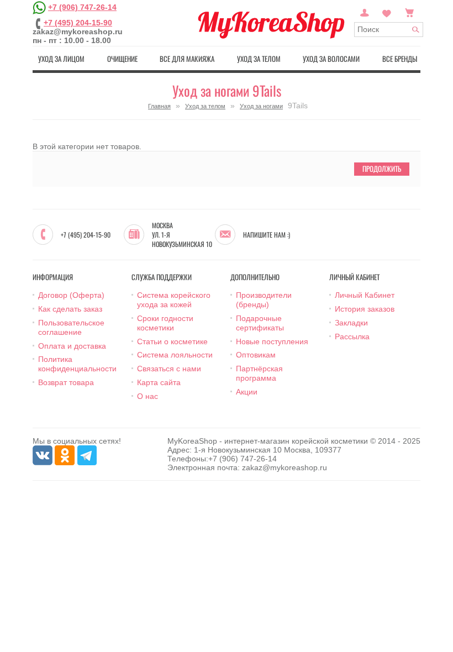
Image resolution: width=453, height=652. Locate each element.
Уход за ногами (261, 106)
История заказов (364, 308)
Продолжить (381, 168)
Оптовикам (256, 354)
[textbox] (388, 29)
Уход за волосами (331, 58)
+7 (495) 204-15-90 (78, 22)
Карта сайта (159, 382)
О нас (147, 396)
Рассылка (352, 336)
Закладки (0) (386, 12)
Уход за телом (259, 58)
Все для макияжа (187, 58)
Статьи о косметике (172, 341)
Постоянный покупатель (364, 12)
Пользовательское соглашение (71, 327)
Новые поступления (272, 341)
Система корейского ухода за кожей (173, 300)
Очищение (122, 58)
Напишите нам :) (266, 235)
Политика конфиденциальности (77, 364)
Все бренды (399, 58)
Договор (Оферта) (71, 295)
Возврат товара (66, 382)
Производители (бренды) (264, 300)
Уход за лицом (61, 58)
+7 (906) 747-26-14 (82, 7)
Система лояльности (175, 354)
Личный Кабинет (364, 295)
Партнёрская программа (259, 373)
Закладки (351, 322)
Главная (159, 106)
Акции (246, 391)
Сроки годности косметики (165, 323)
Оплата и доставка (72, 345)
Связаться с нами (169, 368)
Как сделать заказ (70, 308)
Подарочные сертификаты (260, 323)
